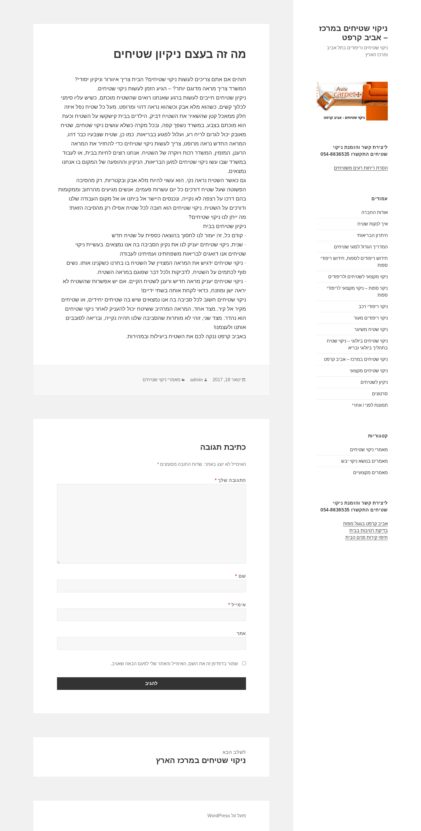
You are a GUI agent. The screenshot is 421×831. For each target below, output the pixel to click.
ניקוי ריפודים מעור (371, 318)
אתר (241, 633)
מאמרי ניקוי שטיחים (369, 449)
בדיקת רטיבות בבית (368, 530)
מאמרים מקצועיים (370, 472)
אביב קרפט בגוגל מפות (365, 523)
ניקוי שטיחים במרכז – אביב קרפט (356, 359)
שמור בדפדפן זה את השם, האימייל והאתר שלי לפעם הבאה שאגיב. (174, 663)
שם (240, 576)
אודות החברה (374, 212)
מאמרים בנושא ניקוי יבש (364, 461)
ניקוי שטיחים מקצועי (369, 370)
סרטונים (380, 393)
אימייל (237, 604)
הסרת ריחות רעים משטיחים (361, 168)
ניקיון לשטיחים (374, 382)
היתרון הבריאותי (372, 235)
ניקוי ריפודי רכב (373, 306)
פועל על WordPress (226, 815)
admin (196, 379)
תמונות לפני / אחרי (370, 405)
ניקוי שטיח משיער (371, 329)
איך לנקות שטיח (372, 223)
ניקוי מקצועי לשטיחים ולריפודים (358, 276)
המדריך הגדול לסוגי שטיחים (361, 246)
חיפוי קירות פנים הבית (366, 537)
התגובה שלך (230, 480)
